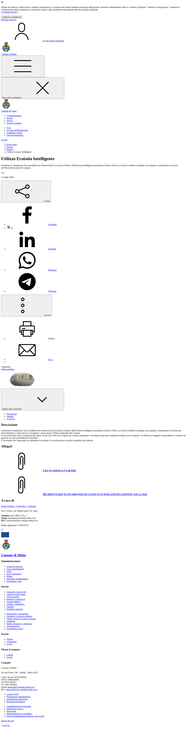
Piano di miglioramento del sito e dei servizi (25, 716)
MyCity (6, 725)
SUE (9, 128)
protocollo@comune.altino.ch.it (20, 687)
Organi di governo (14, 566)
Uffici (9, 571)
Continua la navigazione (11, 17)
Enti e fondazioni (14, 574)
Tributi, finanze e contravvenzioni (21, 619)
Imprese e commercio (16, 599)
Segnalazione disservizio (17, 699)
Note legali (11, 711)
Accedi (4, 140)
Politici (10, 576)
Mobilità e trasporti (15, 609)
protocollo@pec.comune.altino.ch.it (21, 689)
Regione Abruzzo (8, 20)
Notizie (10, 149)
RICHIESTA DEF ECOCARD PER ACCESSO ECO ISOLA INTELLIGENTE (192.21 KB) (95, 494)
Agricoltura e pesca (15, 628)
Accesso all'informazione (17, 130)
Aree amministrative (15, 569)
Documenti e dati (14, 581)
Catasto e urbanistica (15, 604)
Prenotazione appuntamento (19, 697)
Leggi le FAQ (13, 694)
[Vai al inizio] (2, 530)
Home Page (12, 144)
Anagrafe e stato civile (16, 592)
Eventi (9, 657)
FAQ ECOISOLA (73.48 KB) (59, 470)
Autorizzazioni (13, 626)
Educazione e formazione (17, 614)
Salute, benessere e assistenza (19, 624)
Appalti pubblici (14, 602)
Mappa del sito (7, 721)
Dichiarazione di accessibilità (19, 714)
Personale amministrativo (17, 579)
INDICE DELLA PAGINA (12, 409)
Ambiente (11, 621)
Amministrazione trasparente (19, 706)
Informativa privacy (15, 709)
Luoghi (10, 655)
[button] (14, 116)
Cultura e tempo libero (16, 594)
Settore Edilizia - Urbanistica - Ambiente (18, 506)
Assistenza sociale (14, 133)
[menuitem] (32, 224)
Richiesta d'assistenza (16, 701)
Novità (9, 147)
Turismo (10, 607)
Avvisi (9, 644)
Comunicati (12, 642)
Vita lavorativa (13, 597)
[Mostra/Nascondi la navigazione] (22, 66)
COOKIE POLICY (9, 12)
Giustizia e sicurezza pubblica (19, 616)
